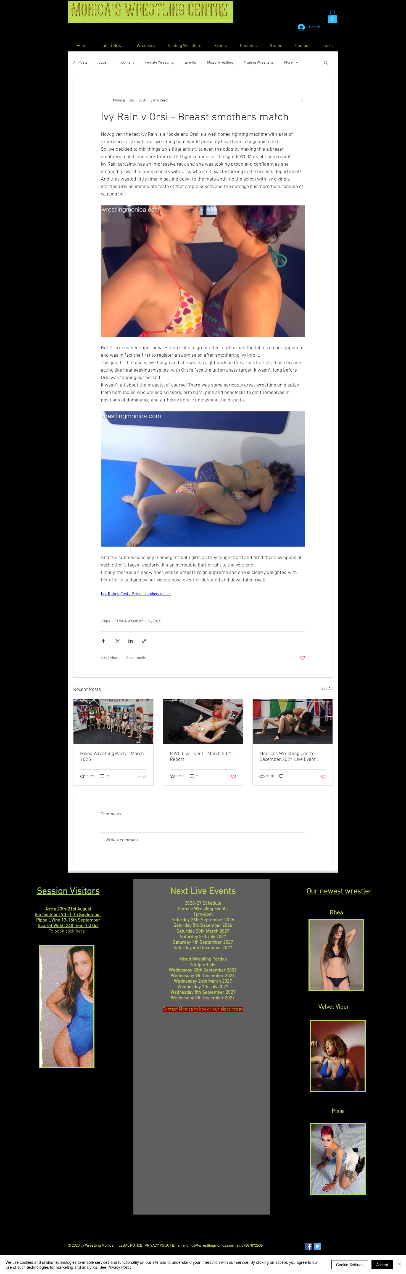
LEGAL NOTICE (130, 1245)
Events (190, 62)
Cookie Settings (349, 1264)
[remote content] (203, 593)
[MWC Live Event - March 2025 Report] (203, 721)
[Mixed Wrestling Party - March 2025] (113, 721)
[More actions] (302, 100)
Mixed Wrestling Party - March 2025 (112, 757)
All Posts (80, 62)
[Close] (399, 1265)
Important (126, 62)
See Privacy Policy (115, 1267)
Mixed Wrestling (220, 62)
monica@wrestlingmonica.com (208, 1245)
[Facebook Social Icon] (308, 1246)
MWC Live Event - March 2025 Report (201, 757)
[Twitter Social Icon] (317, 1246)
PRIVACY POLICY (158, 1245)
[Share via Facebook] (103, 640)
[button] (332, 17)
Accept (382, 1264)
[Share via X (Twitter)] (117, 640)
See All (327, 688)
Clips (103, 62)
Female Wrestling (159, 62)
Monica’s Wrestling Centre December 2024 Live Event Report (287, 757)
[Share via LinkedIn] (130, 640)
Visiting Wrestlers (258, 62)
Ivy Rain (154, 621)
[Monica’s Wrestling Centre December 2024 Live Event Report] (293, 721)
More (288, 62)
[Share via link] (144, 640)
